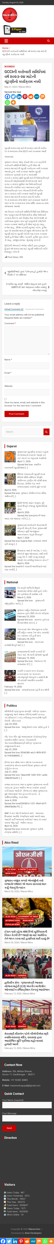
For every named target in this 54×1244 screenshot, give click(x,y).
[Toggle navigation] (6, 40)
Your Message (9, 1113)
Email (7, 373)
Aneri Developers (33, 1233)
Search (47, 431)
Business (9, 66)
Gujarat (32, 869)
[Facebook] (7, 96)
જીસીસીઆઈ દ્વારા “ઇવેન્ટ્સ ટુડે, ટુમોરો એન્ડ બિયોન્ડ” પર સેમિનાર (28, 273)
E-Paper (22, 869)
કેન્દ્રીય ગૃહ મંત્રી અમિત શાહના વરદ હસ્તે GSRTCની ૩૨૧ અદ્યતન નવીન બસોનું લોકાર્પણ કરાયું (26, 287)
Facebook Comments (34, 309)
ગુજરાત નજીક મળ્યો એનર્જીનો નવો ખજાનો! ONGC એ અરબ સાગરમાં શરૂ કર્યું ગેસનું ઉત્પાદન (25, 884)
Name (8, 359)
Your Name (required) (12, 1100)
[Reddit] (30, 96)
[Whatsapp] (7, 102)
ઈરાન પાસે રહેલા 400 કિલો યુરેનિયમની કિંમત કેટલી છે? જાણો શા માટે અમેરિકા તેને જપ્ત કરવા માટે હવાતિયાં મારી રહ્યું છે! (27, 935)
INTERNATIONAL (12, 921)
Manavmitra (34, 1229)
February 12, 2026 (12, 993)
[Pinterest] (25, 96)
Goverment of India (28, 917)
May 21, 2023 (10, 87)
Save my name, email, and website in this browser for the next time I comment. (24, 404)
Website (8, 386)
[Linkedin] (19, 96)
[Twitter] (13, 96)
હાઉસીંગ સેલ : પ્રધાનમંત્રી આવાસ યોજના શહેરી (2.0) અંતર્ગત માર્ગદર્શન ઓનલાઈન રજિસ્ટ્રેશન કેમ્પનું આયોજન (27, 986)
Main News (10, 873)
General (22, 976)
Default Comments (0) (13, 309)
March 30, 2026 (11, 891)
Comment (10, 323)
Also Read (11, 842)
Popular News (12, 924)
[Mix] (42, 96)
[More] (13, 102)
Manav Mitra (25, 87)
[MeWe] (36, 96)
